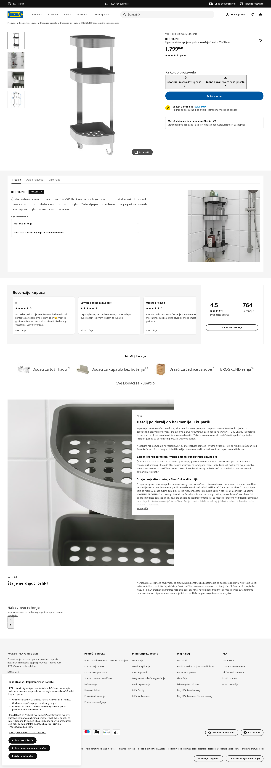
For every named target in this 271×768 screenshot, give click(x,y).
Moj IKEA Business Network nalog (194, 696)
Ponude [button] (67, 14)
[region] (92, 95)
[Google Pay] (106, 732)
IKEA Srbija (137, 660)
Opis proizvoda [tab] (34, 179)
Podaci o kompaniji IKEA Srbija (151, 748)
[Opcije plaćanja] (116, 732)
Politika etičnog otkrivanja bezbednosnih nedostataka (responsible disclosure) (203, 748)
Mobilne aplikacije (141, 666)
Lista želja (182, 678)
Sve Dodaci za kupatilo (135, 383)
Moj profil (182, 660)
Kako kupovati (139, 672)
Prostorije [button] (53, 14)
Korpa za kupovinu (186, 672)
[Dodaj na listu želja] (260, 40)
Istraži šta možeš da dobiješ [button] (222, 109)
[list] (104, 315)
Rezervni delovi (92, 690)
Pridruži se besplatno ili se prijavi (189, 109)
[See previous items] (11, 620)
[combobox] (166, 14)
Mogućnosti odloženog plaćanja (148, 678)
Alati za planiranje (141, 684)
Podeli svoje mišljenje (95, 702)
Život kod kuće (229, 678)
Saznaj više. (13, 671)
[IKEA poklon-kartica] (97, 732)
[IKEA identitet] (15, 14)
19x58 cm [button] (224, 42)
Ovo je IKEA (228, 660)
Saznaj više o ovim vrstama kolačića (27, 732)
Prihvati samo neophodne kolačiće (29, 748)
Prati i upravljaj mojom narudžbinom (195, 666)
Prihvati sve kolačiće (22, 740)
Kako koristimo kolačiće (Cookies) (101, 748)
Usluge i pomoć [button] (101, 14)
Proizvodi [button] (37, 14)
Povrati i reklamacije (94, 696)
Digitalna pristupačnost (252, 748)
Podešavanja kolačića (23, 756)
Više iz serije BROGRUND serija (181, 33)
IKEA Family (138, 690)
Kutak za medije (230, 684)
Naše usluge (90, 684)
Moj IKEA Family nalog (188, 690)
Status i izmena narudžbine (98, 678)
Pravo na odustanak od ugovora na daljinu (106, 660)
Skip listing (13, 615)
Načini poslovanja (127, 748)
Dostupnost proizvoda (95, 672)
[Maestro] (87, 732)
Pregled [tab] (16, 179)
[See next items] (11, 626)
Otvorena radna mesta (233, 666)
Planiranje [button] (82, 14)
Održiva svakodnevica (233, 672)
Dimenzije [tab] (54, 179)
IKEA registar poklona (188, 684)
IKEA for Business (141, 696)
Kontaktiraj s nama (94, 666)
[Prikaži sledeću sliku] (149, 95)
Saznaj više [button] (239, 124)
